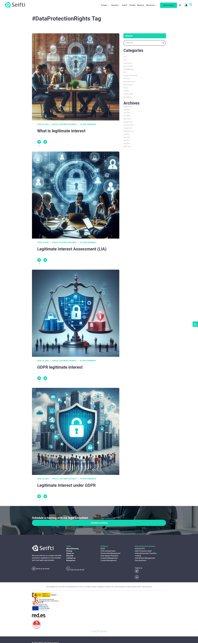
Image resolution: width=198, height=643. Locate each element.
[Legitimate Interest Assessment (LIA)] (75, 195)
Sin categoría (127, 97)
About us (140, 5)
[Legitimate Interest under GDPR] (75, 431)
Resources (150, 5)
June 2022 (126, 137)
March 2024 (127, 119)
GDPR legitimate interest (60, 367)
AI (124, 54)
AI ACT (124, 5)
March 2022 (127, 146)
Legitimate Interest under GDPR (66, 485)
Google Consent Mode (130, 75)
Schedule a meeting (99, 523)
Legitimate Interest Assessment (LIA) (72, 249)
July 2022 (126, 134)
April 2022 (126, 143)
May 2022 (126, 140)
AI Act (125, 57)
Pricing (132, 5)
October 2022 (127, 128)
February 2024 (128, 122)
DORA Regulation (128, 69)
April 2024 (126, 116)
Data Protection (128, 66)
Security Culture (128, 94)
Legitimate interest (68, 124)
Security (114, 5)
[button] (195, 324)
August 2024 (127, 106)
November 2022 (128, 125)
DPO (124, 72)
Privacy (104, 5)
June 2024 (126, 112)
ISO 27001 (126, 78)
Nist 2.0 (125, 88)
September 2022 (128, 131)
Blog (56, 124)
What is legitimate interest (61, 130)
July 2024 (126, 109)
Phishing (126, 91)
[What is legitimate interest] (75, 76)
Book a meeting (168, 5)
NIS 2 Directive (128, 84)
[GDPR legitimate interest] (75, 313)
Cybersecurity (127, 63)
